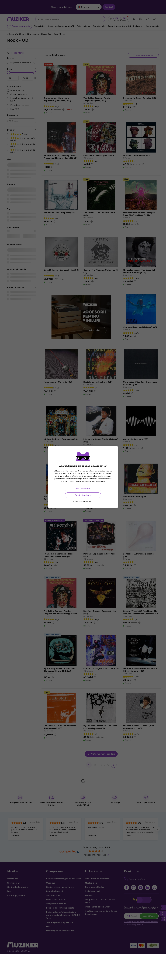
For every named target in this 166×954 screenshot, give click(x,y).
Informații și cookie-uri (83, 501)
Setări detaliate (83, 495)
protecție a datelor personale (91, 481)
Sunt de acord (83, 488)
